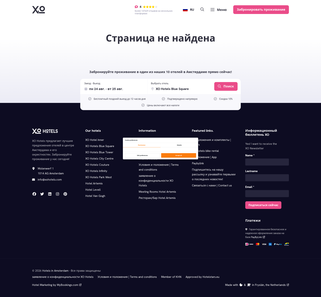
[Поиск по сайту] (202, 10)
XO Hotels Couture (97, 165)
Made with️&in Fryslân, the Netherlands (255, 285)
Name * (249, 155)
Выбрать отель (160, 83)
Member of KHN (171, 277)
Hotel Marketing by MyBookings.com (55, 285)
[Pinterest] (65, 194)
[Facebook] (34, 194)
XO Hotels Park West (98, 177)
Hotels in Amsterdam (55, 270)
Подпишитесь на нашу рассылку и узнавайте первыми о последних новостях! (214, 174)
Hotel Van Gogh (95, 196)
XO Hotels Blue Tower (99, 152)
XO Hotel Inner (94, 140)
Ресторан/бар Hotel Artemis (157, 198)
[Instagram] (57, 194)
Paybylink (198, 163)
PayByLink (256, 237)
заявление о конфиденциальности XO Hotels (156, 180)
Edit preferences (142, 155)
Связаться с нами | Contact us (212, 185)
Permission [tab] (141, 145)
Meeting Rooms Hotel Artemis (157, 192)
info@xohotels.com (50, 179)
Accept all (178, 155)
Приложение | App (204, 157)
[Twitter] (42, 194)
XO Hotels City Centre (99, 158)
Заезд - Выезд (92, 83)
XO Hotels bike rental (205, 151)
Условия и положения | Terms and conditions (127, 277)
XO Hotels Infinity (96, 171)
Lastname (251, 171)
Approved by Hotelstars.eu (202, 277)
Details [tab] (179, 145)
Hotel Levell (93, 189)
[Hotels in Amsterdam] (38, 9)
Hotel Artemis (94, 183)
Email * (249, 187)
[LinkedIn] (50, 194)
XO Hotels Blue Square (99, 146)
